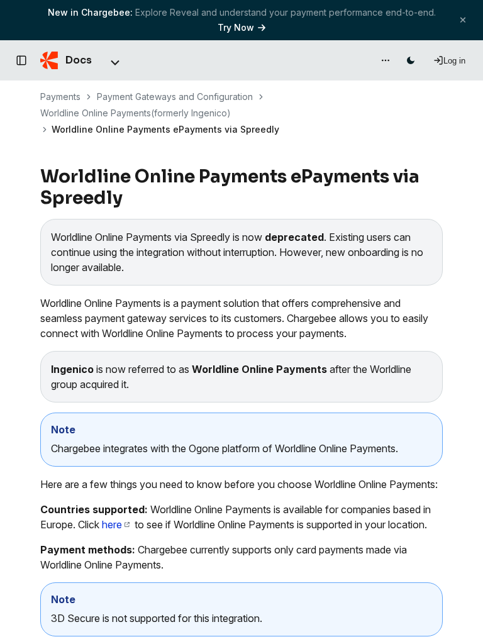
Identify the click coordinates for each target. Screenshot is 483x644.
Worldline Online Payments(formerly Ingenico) (135, 113)
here (112, 524)
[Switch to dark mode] (411, 60)
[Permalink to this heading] (130, 198)
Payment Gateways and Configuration (175, 96)
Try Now (236, 27)
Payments (60, 96)
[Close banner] (463, 20)
